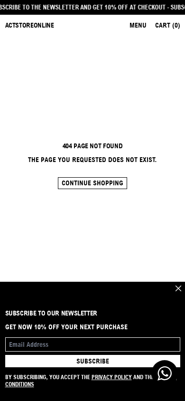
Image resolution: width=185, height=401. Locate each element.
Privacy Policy (112, 377)
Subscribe (92, 361)
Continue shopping (92, 183)
